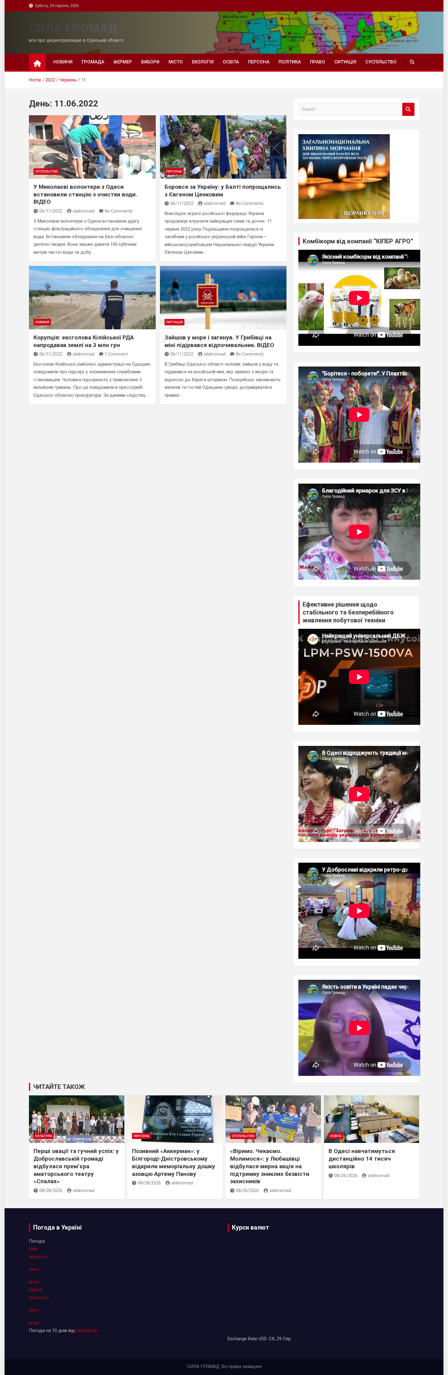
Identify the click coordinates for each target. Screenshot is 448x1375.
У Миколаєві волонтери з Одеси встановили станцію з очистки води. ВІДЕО (85, 194)
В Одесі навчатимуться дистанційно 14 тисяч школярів (362, 1158)
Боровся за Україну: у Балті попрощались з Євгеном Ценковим (223, 190)
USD (262, 1338)
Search (408, 109)
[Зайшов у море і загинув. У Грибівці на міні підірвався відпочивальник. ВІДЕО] (223, 297)
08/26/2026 (247, 1190)
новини (63, 62)
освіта (231, 62)
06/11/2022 (50, 211)
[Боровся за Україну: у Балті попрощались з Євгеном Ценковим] (223, 147)
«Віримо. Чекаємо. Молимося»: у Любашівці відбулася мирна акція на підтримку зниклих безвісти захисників (269, 1166)
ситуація (345, 62)
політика (290, 62)
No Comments (119, 211)
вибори (150, 62)
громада (93, 62)
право (317, 62)
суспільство (380, 62)
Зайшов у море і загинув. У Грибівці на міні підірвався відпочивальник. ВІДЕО (219, 341)
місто (176, 62)
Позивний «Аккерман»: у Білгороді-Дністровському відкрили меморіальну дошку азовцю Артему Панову (173, 1162)
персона (258, 62)
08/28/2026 (50, 1190)
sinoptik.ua (86, 1330)
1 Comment (116, 354)
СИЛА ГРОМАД (73, 28)
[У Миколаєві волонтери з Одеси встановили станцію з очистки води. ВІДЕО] (92, 147)
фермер (122, 62)
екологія (203, 62)
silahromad (83, 211)
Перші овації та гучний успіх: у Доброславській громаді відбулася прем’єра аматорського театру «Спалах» (76, 1166)
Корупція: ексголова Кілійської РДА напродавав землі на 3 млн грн (84, 341)
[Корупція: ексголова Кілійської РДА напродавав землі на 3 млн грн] (92, 297)
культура (43, 1136)
